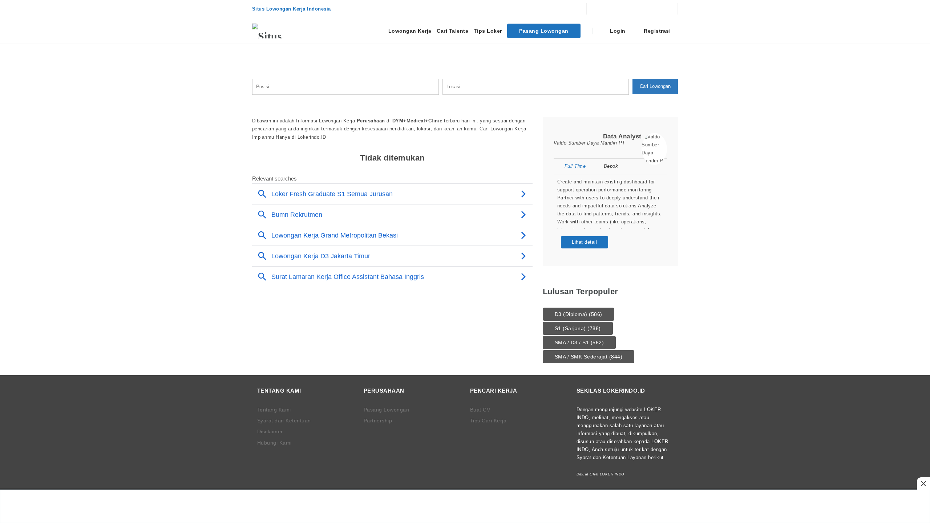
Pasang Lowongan (544, 31)
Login (617, 31)
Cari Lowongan (655, 86)
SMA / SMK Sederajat (589, 357)
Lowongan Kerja (410, 31)
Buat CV (480, 410)
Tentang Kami (274, 410)
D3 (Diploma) (578, 314)
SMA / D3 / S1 (579, 342)
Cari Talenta (452, 31)
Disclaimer (270, 431)
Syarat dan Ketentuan (284, 420)
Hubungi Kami (274, 443)
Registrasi (656, 31)
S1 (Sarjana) (578, 328)
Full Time (575, 166)
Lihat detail (584, 242)
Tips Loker (488, 31)
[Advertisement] (465, 506)
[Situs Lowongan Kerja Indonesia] (279, 31)
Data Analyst (622, 136)
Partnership (378, 420)
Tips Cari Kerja (488, 420)
